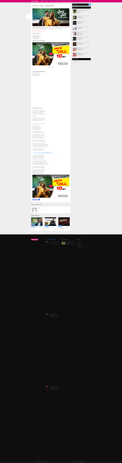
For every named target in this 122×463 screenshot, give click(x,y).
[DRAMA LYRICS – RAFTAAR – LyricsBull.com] (64, 221)
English (69, 1)
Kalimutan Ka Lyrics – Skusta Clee (54, 315)
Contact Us (79, 241)
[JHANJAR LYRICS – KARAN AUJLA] (50, 221)
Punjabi (63, 1)
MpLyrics (39, 461)
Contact (42, 1)
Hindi (47, 1)
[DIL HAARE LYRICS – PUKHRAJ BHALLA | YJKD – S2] (37, 221)
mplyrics (34, 7)
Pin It (27, 18)
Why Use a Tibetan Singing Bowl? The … (69, 242)
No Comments (49, 7)
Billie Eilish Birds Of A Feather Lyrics (54, 387)
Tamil (51, 1)
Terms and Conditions (80, 246)
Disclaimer (79, 243)
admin (39, 207)
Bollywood (57, 1)
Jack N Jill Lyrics (35, 38)
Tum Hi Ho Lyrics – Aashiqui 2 (55, 242)
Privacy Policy (79, 244)
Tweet (28, 14)
